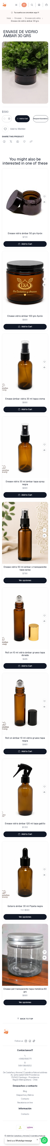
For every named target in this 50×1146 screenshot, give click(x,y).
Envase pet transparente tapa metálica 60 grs (25, 990)
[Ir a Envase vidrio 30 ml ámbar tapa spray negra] (25, 447)
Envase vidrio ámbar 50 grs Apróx (25, 233)
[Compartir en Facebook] (4, 141)
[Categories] (24, 5)
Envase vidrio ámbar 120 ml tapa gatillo (25, 823)
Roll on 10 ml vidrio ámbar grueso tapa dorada (25, 654)
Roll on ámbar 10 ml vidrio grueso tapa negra (25, 739)
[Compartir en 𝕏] (11, 141)
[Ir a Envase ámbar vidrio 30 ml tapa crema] (25, 364)
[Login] (39, 5)
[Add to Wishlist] (44, 196)
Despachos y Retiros (25, 1095)
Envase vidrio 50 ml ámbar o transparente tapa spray (25, 568)
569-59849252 (25, 1065)
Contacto (25, 1099)
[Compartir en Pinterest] (24, 141)
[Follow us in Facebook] (29, 1041)
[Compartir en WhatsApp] (17, 141)
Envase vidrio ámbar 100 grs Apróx (25, 316)
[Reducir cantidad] (4, 118)
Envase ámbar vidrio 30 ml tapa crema (25, 398)
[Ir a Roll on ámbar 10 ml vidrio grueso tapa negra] (25, 704)
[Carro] (46, 5)
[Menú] (16, 5)
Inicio (9, 18)
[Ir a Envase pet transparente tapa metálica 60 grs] (25, 955)
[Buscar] (32, 5)
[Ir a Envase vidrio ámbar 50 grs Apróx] (25, 199)
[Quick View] (44, 202)
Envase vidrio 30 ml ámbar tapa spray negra (25, 483)
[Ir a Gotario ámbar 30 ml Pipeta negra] (25, 872)
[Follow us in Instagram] (25, 1041)
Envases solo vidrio (33, 18)
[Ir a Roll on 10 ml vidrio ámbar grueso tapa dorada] (25, 618)
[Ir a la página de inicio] (4, 5)
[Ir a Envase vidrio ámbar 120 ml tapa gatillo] (25, 789)
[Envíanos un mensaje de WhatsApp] (44, 1140)
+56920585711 (25, 1058)
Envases (18, 18)
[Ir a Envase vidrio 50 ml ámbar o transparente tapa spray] (25, 533)
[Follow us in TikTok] (33, 1041)
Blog (25, 1091)
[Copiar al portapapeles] (31, 141)
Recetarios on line (25, 1102)
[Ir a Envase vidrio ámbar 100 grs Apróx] (25, 282)
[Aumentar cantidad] (9, 118)
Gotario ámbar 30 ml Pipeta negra (25, 906)
